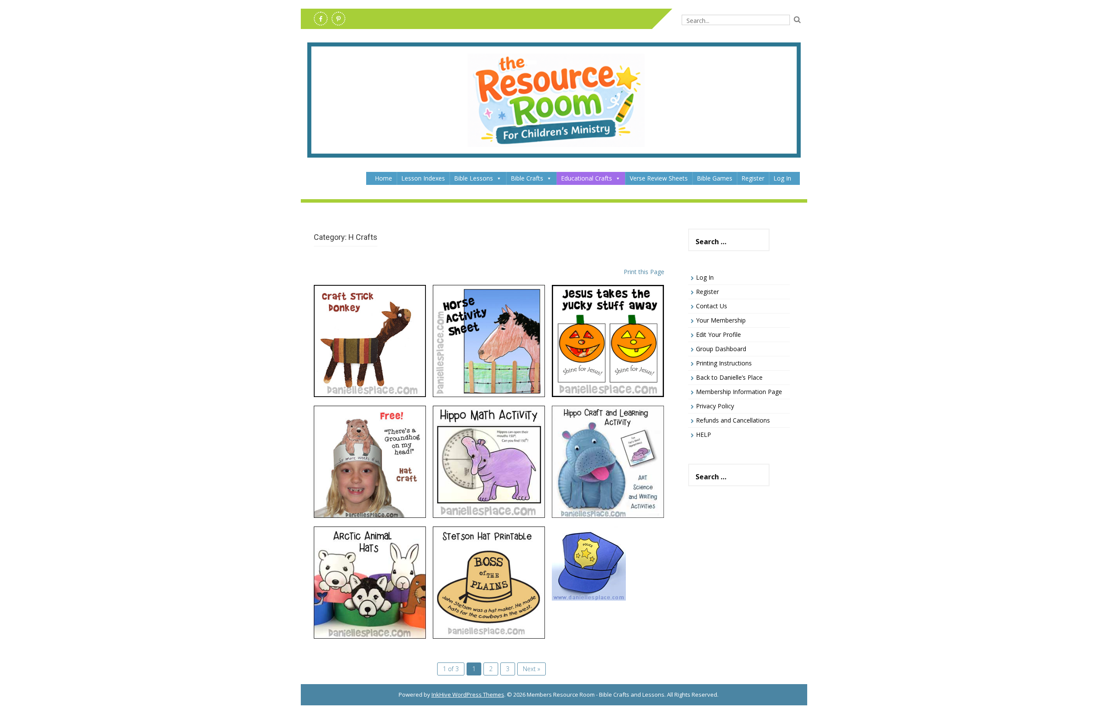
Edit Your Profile (718, 334)
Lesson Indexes (423, 178)
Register (752, 178)
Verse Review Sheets (659, 178)
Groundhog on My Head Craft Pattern (369, 428)
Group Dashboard (721, 349)
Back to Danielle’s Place (729, 377)
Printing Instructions (724, 363)
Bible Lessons (473, 178)
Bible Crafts (527, 178)
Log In (782, 178)
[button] (499, 178)
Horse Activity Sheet (489, 302)
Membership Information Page (739, 392)
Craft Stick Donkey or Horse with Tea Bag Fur (370, 307)
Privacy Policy (715, 406)
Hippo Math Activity (488, 423)
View (370, 332)
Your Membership (721, 320)
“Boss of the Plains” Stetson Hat (489, 549)
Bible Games (714, 178)
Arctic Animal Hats (369, 544)
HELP (703, 434)
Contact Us (711, 306)
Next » (531, 669)
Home (383, 178)
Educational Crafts (586, 178)
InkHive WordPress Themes (468, 694)
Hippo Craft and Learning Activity (607, 428)
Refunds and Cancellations (733, 420)
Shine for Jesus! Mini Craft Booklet (607, 307)
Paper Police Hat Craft (608, 544)
